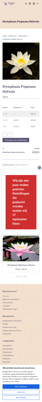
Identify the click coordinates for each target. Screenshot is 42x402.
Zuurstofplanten (8, 355)
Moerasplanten (8, 349)
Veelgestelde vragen (10, 309)
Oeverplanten (7, 346)
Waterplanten (7, 352)
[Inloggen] (34, 4)
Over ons (6, 296)
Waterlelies (6, 362)
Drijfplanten (6, 359)
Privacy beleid (7, 303)
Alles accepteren (21, 386)
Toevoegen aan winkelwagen (16, 140)
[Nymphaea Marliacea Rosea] (21, 248)
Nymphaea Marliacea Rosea (21, 265)
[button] (17, 276)
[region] (21, 383)
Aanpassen (21, 392)
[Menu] (37, 3)
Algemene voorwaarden (11, 299)
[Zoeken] (26, 3)
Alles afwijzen (21, 397)
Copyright (6, 306)
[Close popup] (39, 167)
